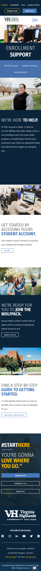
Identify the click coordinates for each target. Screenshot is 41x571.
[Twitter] (31, 536)
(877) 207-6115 (30, 557)
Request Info (12, 11)
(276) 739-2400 (10, 557)
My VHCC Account (11, 65)
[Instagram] (10, 536)
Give (23, 5)
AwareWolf (14, 5)
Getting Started (20, 72)
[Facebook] (2, 536)
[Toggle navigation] (34, 20)
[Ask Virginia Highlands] (34, 568)
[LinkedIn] (17, 536)
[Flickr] (38, 536)
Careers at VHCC (33, 5)
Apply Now (29, 11)
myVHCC (5, 5)
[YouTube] (24, 536)
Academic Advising (29, 65)
